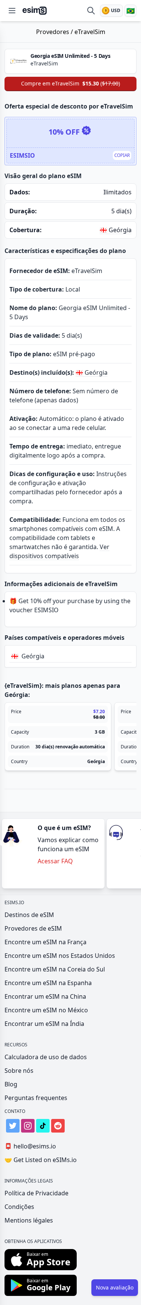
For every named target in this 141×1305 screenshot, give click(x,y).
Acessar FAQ (55, 861)
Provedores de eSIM (33, 928)
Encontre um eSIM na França (45, 942)
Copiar (122, 155)
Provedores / (55, 32)
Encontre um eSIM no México (46, 1010)
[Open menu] (12, 10)
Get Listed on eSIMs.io (41, 1160)
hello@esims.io (30, 1146)
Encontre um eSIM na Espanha (48, 983)
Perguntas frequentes (36, 1098)
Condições (19, 1207)
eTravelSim (89, 32)
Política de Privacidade (36, 1193)
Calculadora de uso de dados (46, 1057)
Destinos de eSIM (29, 915)
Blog (11, 1084)
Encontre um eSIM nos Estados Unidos (60, 955)
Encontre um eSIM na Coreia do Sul (55, 969)
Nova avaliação (114, 1287)
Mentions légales (29, 1220)
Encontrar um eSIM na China (45, 996)
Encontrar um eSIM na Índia (44, 1023)
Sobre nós (19, 1070)
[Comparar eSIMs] (91, 10)
